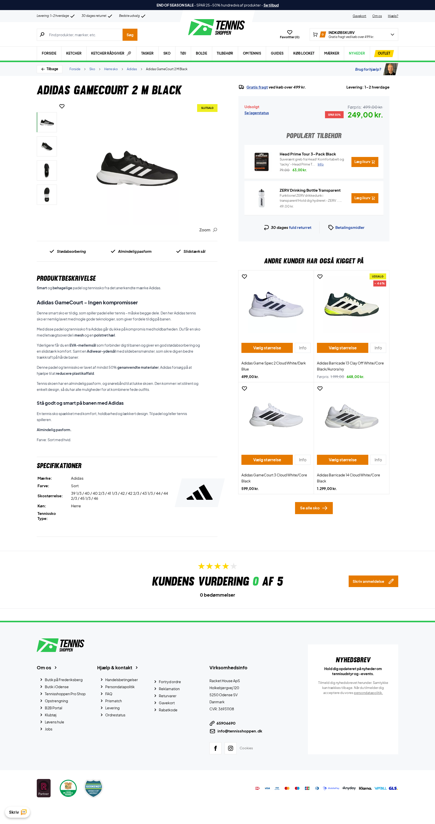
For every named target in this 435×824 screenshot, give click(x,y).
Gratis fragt (257, 87)
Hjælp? (393, 16)
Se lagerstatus (256, 112)
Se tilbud (271, 5)
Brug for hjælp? (368, 69)
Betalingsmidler (350, 227)
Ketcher (74, 53)
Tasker (147, 53)
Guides (277, 53)
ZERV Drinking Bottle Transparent (310, 190)
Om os (377, 16)
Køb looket (303, 53)
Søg (130, 34)
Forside (49, 53)
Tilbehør (225, 53)
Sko (166, 53)
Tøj (183, 53)
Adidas (132, 69)
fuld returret (300, 227)
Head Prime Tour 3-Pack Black (308, 153)
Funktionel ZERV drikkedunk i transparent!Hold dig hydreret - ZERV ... (310, 198)
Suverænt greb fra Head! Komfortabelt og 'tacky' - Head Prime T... (312, 161)
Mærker (331, 53)
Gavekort (359, 16)
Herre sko (111, 69)
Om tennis (252, 53)
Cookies (246, 748)
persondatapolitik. (368, 693)
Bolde (201, 53)
